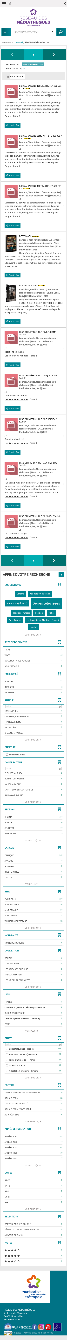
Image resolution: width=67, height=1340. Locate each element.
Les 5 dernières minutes (16, 355)
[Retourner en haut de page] (61, 574)
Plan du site (10, 1328)
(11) (32, 927)
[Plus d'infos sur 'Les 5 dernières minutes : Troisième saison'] (11, 424)
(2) (32, 884)
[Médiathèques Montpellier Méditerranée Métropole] (33, 17)
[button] (65, 3)
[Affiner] (33, 54)
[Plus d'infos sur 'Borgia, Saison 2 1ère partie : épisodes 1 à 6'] (11, 191)
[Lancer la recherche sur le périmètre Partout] (61, 32)
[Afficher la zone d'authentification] (11, 3)
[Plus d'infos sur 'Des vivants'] (11, 243)
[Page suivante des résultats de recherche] (54, 54)
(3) (32, 1030)
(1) (32, 840)
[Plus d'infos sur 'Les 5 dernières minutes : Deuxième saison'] (11, 337)
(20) (32, 634)
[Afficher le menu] (4, 3)
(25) (32, 739)
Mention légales (12, 1332)
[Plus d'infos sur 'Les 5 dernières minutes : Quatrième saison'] (11, 380)
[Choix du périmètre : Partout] (6, 32)
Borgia (8, 116)
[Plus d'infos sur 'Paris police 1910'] (11, 293)
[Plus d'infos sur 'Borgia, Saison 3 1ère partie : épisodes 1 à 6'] (11, 91)
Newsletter (26, 1328)
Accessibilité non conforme (38, 1332)
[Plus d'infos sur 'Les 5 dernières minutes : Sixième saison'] (11, 521)
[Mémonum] (8, 1335)
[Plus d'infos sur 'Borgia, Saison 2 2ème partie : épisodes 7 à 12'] (11, 141)
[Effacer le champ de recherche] (53, 32)
